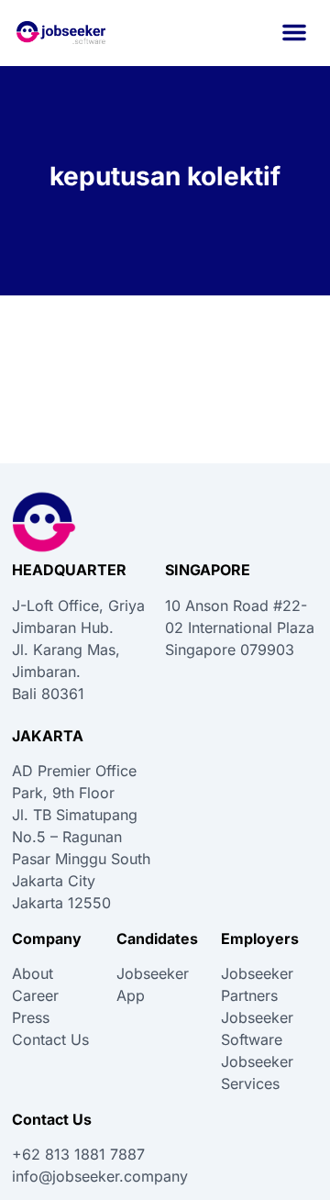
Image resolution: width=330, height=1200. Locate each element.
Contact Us (50, 1039)
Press (31, 1017)
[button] (294, 32)
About (32, 973)
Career (35, 995)
